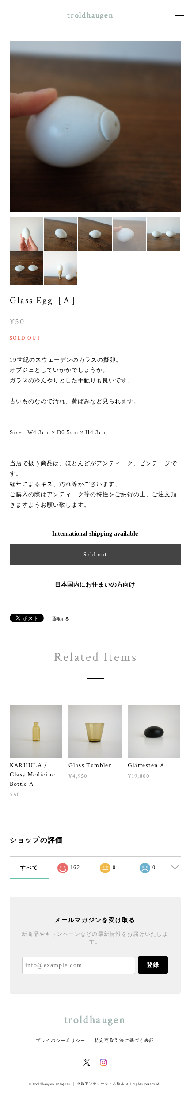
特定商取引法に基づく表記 (124, 1040)
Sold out (95, 554)
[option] (95, 126)
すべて (29, 868)
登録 (153, 964)
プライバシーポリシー (61, 1040)
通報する (60, 618)
